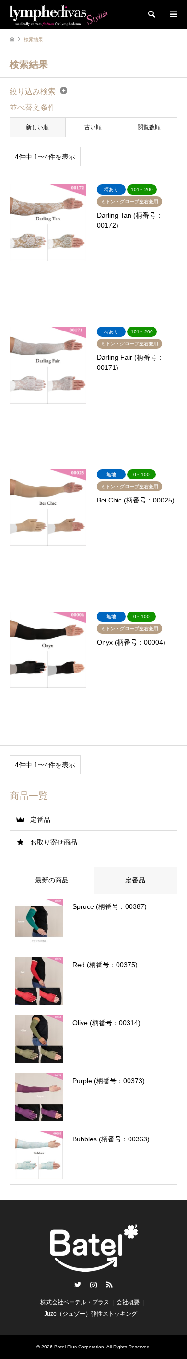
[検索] (151, 14)
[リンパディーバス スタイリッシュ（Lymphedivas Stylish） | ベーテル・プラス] (59, 14)
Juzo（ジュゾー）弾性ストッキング (90, 1313)
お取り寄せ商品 (53, 842)
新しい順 (37, 127)
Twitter (77, 1284)
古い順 (93, 127)
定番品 (40, 819)
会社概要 (128, 1302)
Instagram (93, 1284)
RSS (109, 1284)
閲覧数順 (149, 127)
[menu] (172, 14)
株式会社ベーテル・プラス (74, 1302)
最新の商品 (52, 880)
